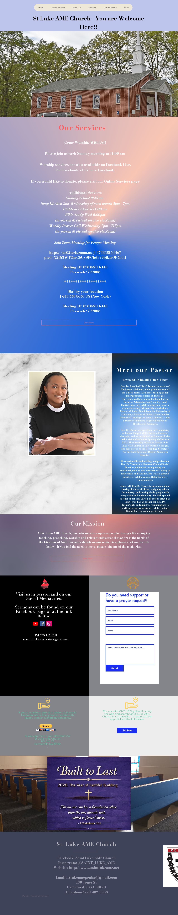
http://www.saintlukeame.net (94, 867)
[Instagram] (49, 623)
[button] (46, 727)
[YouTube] (35, 623)
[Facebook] (42, 623)
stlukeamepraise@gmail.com (49, 639)
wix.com (45, 896)
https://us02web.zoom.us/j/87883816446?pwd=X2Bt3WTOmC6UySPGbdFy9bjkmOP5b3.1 (85, 255)
